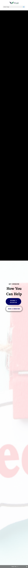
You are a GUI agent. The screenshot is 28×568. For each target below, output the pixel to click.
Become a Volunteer (13, 301)
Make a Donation (14, 309)
